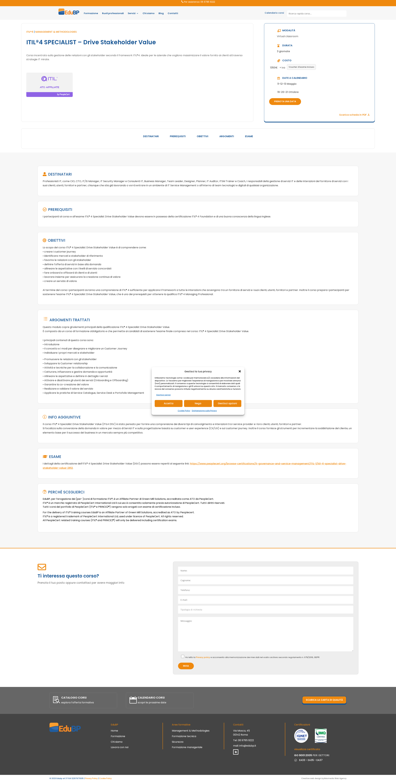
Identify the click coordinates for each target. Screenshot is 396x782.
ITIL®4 (29, 32)
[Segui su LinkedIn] (235, 752)
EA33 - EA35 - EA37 (311, 760)
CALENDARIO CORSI (151, 697)
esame (249, 136)
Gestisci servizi (163, 395)
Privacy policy (203, 657)
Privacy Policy (91, 778)
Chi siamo (149, 13)
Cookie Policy (184, 410)
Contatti (173, 13)
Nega (198, 403)
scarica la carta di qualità (324, 699)
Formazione (91, 13)
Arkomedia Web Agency (335, 778)
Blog (161, 13)
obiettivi (202, 136)
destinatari (151, 136)
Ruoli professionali (113, 13)
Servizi (132, 13)
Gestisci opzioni (227, 403)
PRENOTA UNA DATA (285, 101)
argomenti (226, 136)
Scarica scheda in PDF (353, 115)
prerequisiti (178, 136)
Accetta (168, 403)
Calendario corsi (274, 12)
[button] (239, 371)
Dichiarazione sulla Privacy (204, 410)
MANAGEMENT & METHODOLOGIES (56, 32)
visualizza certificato (307, 749)
